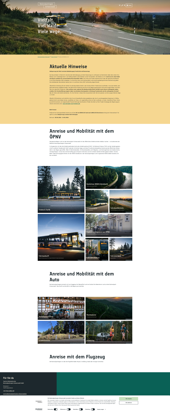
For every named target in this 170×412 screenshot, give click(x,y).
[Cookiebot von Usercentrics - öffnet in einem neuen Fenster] (39, 409)
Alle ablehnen (129, 402)
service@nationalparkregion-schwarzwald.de (15, 394)
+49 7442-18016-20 (8, 391)
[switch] (69, 409)
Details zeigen (100, 409)
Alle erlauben (129, 398)
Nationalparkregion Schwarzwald (44, 56)
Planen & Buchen (54, 56)
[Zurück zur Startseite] (47, 5)
